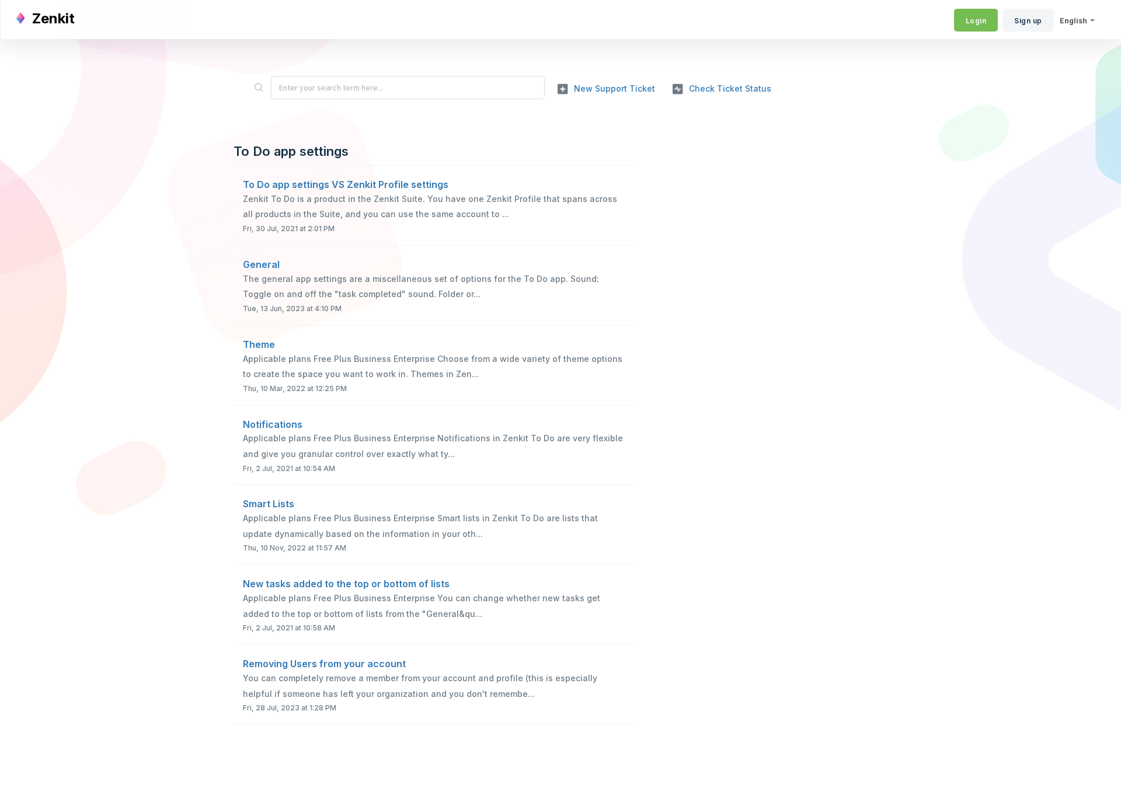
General (261, 264)
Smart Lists (268, 504)
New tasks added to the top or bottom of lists (346, 584)
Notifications (272, 424)
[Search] (258, 87)
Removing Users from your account (324, 664)
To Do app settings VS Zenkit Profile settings (345, 184)
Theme (259, 344)
